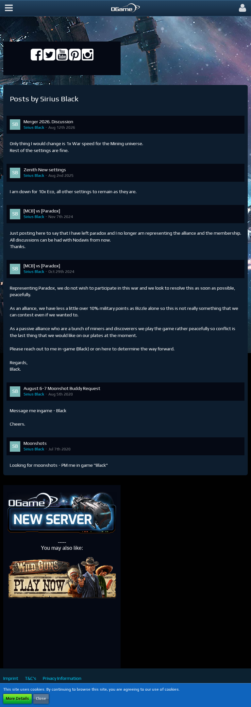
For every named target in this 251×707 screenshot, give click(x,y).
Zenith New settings (45, 169)
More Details (17, 698)
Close (41, 698)
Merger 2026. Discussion (48, 121)
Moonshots (35, 443)
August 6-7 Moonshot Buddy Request (62, 388)
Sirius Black (34, 127)
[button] (8, 8)
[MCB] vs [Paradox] (42, 210)
